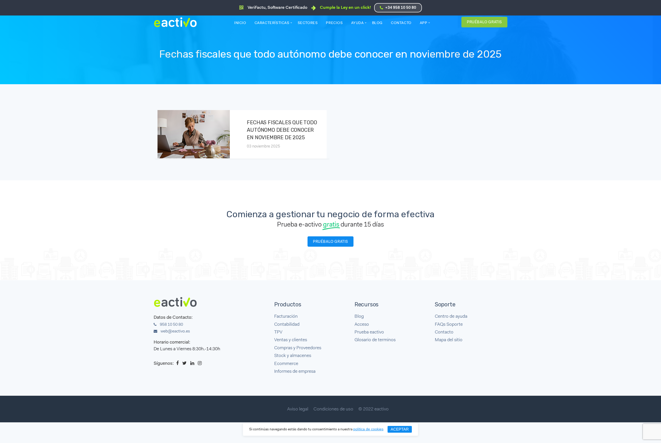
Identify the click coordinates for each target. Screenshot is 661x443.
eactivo (178, 22)
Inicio (240, 23)
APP (423, 23)
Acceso (362, 324)
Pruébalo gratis (484, 22)
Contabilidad (287, 324)
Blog (377, 23)
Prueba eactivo (369, 332)
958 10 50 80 (171, 325)
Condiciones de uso (333, 409)
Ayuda (357, 23)
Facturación (286, 316)
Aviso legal (297, 409)
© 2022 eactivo (373, 409)
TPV (278, 332)
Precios (334, 23)
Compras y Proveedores (297, 348)
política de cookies (368, 429)
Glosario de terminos (375, 340)
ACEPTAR (400, 429)
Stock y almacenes (292, 356)
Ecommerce (286, 364)
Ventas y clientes (290, 340)
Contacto (401, 23)
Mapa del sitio (448, 340)
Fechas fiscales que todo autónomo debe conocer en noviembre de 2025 (282, 130)
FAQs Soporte (449, 324)
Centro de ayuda (451, 316)
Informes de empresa (295, 371)
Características (272, 23)
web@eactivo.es (175, 331)
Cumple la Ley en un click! (345, 8)
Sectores (308, 23)
